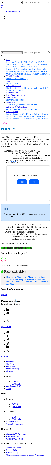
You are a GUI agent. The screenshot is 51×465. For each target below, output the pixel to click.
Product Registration (14, 421)
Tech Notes (11, 97)
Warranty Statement (14, 424)
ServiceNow (32, 109)
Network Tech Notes (15, 100)
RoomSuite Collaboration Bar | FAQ (21, 69)
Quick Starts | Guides (15, 88)
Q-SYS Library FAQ (20, 67)
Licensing (10, 62)
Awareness (10, 102)
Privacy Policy (12, 450)
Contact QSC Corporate (16, 434)
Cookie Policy (12, 452)
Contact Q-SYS (12, 436)
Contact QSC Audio (14, 439)
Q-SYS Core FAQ (24, 64)
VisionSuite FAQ (24, 74)
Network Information (28, 104)
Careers (9, 371)
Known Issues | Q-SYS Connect (35, 119)
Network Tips (12, 83)
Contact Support (13, 12)
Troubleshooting (13, 76)
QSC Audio (6, 327)
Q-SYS (4, 295)
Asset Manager (12, 104)
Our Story (10, 362)
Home (8, 16)
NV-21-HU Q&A (34, 62)
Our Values (11, 366)
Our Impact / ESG (13, 386)
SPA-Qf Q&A (41, 71)
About (4, 356)
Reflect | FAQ (35, 67)
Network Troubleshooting (17, 78)
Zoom (23, 109)
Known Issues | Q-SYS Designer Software (24, 114)
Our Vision (10, 364)
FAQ (8, 60)
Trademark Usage (13, 448)
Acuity (9, 388)
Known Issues (12, 111)
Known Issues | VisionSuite (28, 116)
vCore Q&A (11, 74)
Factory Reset (12, 93)
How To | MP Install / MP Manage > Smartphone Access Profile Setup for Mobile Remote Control (26, 278)
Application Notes (13, 18)
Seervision (30, 71)
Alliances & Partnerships (16, 107)
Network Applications (33, 88)
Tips (8, 81)
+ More (4, 123)
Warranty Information (41, 74)
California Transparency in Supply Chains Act (25, 455)
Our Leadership (12, 369)
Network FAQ (21, 62)
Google (9, 109)
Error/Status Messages (15, 95)
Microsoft (17, 109)
